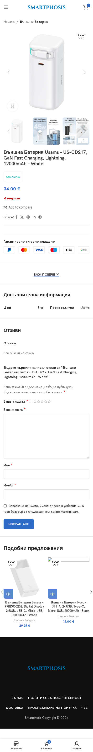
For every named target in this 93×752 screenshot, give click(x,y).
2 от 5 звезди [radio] (38, 401)
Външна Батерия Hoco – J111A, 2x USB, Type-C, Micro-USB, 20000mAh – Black (68, 607)
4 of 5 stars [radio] (45, 401)
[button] (8, 72)
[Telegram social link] (40, 217)
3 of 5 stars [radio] (42, 401)
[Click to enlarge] (12, 106)
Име (8, 465)
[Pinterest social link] (28, 217)
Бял (40, 307)
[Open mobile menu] (6, 7)
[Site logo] (46, 6)
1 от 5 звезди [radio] (35, 401)
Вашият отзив (15, 409)
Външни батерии (34, 21)
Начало (9, 21)
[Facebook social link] (16, 217)
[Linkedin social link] (34, 217)
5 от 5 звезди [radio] (49, 401)
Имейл (10, 485)
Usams (85, 307)
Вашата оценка (16, 401)
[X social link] (22, 217)
